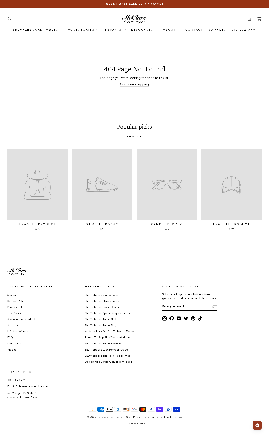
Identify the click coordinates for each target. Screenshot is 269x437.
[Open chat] (257, 425)
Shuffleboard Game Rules (102, 295)
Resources (143, 29)
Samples (217, 29)
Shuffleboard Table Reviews (103, 343)
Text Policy (14, 313)
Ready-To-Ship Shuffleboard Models (108, 337)
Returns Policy (16, 301)
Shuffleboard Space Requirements (107, 313)
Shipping (12, 295)
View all (134, 136)
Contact (194, 29)
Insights (113, 29)
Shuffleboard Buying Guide (102, 307)
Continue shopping (134, 84)
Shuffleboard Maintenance (102, 301)
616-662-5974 (244, 29)
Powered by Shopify (134, 422)
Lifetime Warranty (19, 331)
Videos (11, 349)
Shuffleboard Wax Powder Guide (106, 349)
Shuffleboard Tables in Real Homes (107, 355)
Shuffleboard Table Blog (100, 325)
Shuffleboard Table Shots (101, 319)
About (170, 29)
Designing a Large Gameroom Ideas (108, 361)
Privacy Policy (16, 307)
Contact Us (14, 343)
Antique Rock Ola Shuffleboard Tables (109, 331)
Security (12, 325)
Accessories (82, 29)
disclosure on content (21, 319)
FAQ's (11, 337)
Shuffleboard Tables (36, 29)
